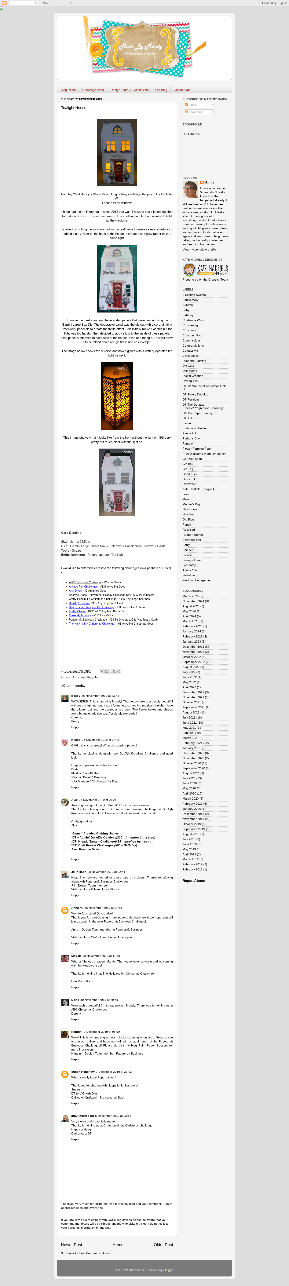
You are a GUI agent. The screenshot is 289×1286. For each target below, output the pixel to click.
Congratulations (193, 345)
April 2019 (189, 854)
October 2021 (192, 702)
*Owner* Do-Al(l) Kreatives (89, 777)
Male (186, 499)
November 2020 (193, 758)
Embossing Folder (195, 428)
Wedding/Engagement (197, 580)
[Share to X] (111, 671)
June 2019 (190, 844)
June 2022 (190, 677)
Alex (74, 799)
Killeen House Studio (105, 889)
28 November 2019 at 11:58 (101, 955)
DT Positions (191, 399)
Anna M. (77, 907)
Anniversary (190, 300)
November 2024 (193, 601)
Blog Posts (68, 90)
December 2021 (193, 692)
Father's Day (191, 438)
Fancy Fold (190, 433)
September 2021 (194, 707)
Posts (192, 104)
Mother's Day (191, 504)
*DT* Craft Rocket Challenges (104, 845)
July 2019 (189, 839)
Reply (75, 727)
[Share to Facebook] (115, 671)
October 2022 (192, 656)
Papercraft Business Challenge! (125, 921)
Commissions (192, 340)
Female (188, 443)
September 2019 (194, 829)
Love (186, 494)
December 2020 (193, 753)
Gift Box (188, 463)
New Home (190, 509)
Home (118, 1244)
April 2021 (189, 732)
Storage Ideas (192, 560)
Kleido (76, 739)
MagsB (76, 955)
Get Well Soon (192, 458)
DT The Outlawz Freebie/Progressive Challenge (203, 406)
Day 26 (72, 194)
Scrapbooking (192, 539)
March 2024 (191, 621)
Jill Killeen (78, 871)
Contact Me (182, 90)
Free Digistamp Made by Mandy (204, 453)
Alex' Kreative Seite (85, 849)
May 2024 (189, 611)
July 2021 (189, 717)
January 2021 (192, 748)
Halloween (190, 484)
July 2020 (189, 778)
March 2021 (191, 737)
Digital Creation (193, 375)
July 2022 (189, 672)
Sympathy (189, 565)
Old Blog (161, 90)
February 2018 (192, 869)
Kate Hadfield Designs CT (200, 489)
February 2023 (192, 636)
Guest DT (189, 479)
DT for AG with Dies (84, 1093)
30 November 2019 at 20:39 (99, 999)
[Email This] (102, 671)
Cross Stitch (191, 355)
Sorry (186, 545)
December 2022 (193, 646)
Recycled (93, 677)
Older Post (163, 1244)
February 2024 (192, 626)
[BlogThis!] (107, 671)
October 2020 (192, 763)
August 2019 (191, 834)
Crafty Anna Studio (103, 937)
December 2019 (193, 813)
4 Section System (194, 294)
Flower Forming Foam (197, 448)
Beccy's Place (91, 194)
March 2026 (191, 596)
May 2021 (189, 727)
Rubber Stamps (193, 534)
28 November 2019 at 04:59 (103, 907)
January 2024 (192, 631)
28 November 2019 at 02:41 (106, 871)
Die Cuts (188, 365)
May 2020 (189, 788)
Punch (187, 524)
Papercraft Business (129, 929)
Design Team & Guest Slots (129, 90)
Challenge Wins (93, 90)
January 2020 (192, 808)
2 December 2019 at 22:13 (114, 1071)
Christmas (78, 677)
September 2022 (194, 662)
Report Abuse (194, 881)
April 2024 (189, 616)
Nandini (77, 1031)
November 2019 (193, 819)
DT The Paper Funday (198, 413)
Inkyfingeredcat (82, 1115)
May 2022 (189, 682)
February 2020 (192, 803)
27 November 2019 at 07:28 (98, 799)
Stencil (187, 555)
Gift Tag (188, 469)
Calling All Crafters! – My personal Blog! (97, 1097)
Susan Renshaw (83, 1071)
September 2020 (194, 768)
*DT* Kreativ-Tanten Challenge (112, 841)
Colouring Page (193, 335)
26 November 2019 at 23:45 (100, 695)
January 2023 (192, 641)
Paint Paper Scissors (153, 1045)
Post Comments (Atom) (95, 1253)
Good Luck (190, 474)
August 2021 (191, 712)
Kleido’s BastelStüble (85, 773)
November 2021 (193, 697)
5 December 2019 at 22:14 (113, 1115)
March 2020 (191, 798)
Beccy (75, 695)
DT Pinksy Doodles (195, 394)
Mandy (209, 182)
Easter (187, 423)
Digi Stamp (190, 370)
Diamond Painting (194, 360)
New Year (189, 514)
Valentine (189, 575)
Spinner (188, 550)
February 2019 (192, 864)
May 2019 (189, 849)
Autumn (188, 305)
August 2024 (191, 606)
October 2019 (192, 824)
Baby (186, 310)
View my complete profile (199, 249)
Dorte (75, 999)
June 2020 (190, 783)
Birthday (188, 315)
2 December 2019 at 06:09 (102, 1031)
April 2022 (189, 687)
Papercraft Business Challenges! (107, 881)
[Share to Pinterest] (119, 671)
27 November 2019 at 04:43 (101, 739)
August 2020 (191, 773)
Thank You (190, 570)
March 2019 (191, 859)
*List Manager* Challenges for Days (95, 781)
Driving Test (190, 381)
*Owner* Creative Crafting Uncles (95, 833)
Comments (195, 112)
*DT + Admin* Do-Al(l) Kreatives (113, 837)
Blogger (168, 1270)
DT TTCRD (190, 418)
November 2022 (193, 651)
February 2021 (192, 743)
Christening (190, 325)
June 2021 (190, 722)
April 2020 (189, 793)
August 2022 (191, 667)
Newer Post (71, 1244)
